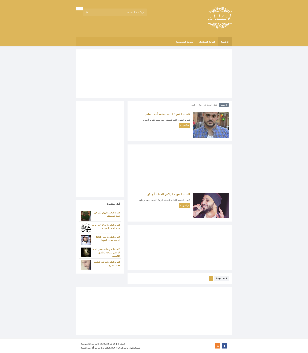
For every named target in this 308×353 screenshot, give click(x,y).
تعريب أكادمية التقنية (90, 347)
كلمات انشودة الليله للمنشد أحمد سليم (167, 114)
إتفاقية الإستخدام (108, 343)
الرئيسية (224, 105)
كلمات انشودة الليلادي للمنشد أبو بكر (169, 194)
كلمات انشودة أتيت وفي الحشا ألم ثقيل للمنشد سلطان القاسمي (106, 252)
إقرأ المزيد (185, 125)
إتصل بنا (121, 343)
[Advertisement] (154, 73)
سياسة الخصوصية (89, 343)
